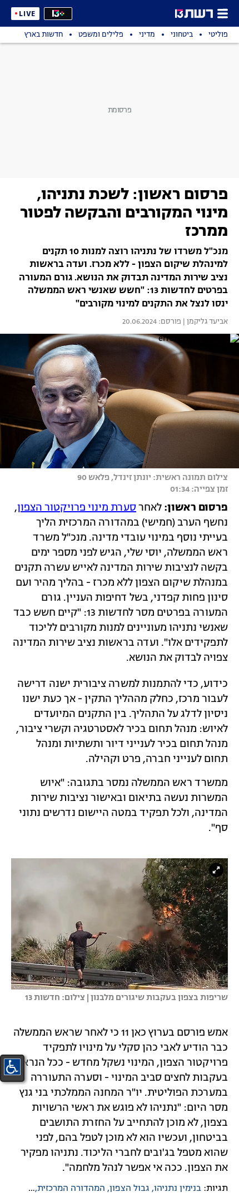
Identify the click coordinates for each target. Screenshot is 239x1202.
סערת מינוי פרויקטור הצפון (76, 508)
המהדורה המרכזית (71, 1188)
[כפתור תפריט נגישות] (12, 1066)
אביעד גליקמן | (204, 322)
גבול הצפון (129, 1188)
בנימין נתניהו (177, 1188)
